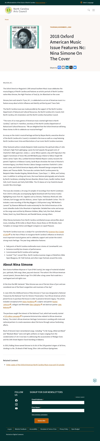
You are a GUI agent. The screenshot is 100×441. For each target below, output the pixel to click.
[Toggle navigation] (95, 10)
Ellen (35, 304)
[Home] (17, 8)
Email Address (38, 399)
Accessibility (33, 429)
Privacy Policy (64, 429)
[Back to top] (95, 381)
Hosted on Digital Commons (15, 434)
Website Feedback (20, 429)
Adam (28, 302)
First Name (36, 407)
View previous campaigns (39, 414)
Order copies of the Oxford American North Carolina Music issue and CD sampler (35, 365)
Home (7, 19)
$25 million (12, 316)
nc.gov (10, 429)
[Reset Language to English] (81, 2)
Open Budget (75, 429)
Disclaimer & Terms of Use (48, 429)
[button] (87, 10)
